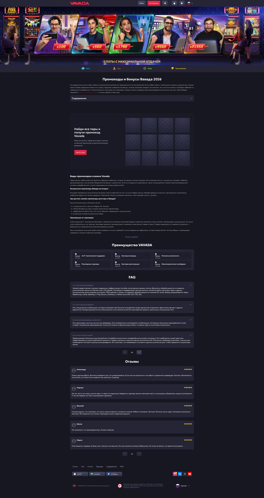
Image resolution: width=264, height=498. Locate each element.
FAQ (121, 466)
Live (82, 466)
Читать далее (131, 237)
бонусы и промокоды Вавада (88, 92)
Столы (90, 466)
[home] (79, 3)
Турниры (99, 466)
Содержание (111, 466)
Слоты (75, 466)
